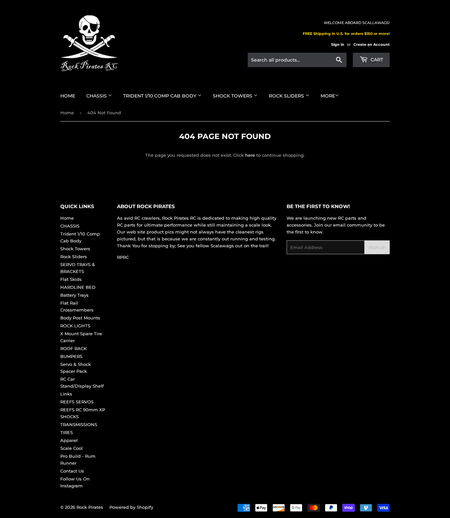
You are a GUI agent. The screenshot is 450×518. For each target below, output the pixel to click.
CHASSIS (97, 96)
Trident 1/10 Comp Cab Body (160, 96)
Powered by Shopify (131, 507)
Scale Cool (71, 448)
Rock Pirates (89, 507)
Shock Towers (233, 96)
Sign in (337, 44)
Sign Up (377, 247)
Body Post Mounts (80, 317)
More (328, 96)
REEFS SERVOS (77, 401)
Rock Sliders (287, 96)
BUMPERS (71, 356)
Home (67, 96)
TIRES (66, 432)
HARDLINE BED (78, 287)
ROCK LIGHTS (75, 325)
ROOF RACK (73, 348)
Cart (376, 60)
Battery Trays (74, 295)
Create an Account (371, 44)
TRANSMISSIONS (78, 424)
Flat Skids (71, 279)
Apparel (69, 440)
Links (66, 393)
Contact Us (72, 471)
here (250, 155)
